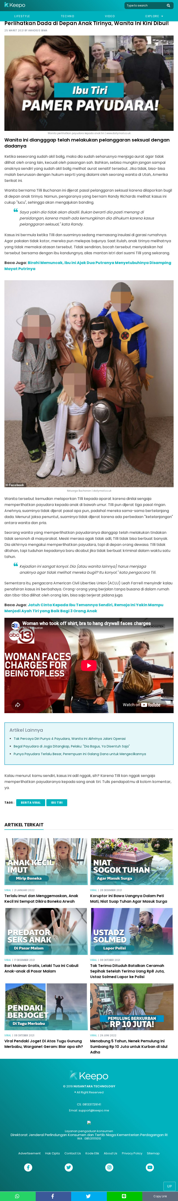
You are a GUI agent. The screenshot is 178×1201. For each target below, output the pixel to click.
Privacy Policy (132, 1153)
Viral (7, 890)
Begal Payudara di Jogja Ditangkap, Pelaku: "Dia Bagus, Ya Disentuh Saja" (72, 746)
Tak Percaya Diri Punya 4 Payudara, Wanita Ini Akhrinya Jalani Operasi (70, 738)
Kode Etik (92, 1153)
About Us (110, 1153)
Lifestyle (22, 16)
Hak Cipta (52, 1153)
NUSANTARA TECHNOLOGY (94, 1086)
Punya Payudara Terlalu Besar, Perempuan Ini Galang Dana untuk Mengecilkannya (80, 754)
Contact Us (72, 1153)
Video (110, 16)
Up (169, 1186)
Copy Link (160, 1196)
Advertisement (29, 1153)
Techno (67, 16)
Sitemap (153, 1153)
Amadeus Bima (38, 30)
